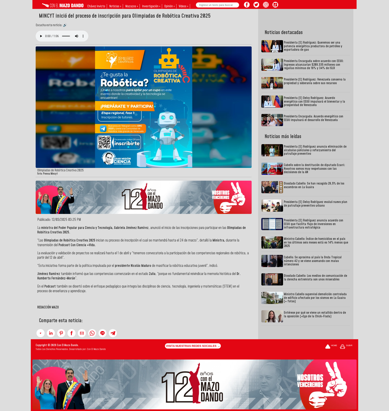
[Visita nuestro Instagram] (266, 6)
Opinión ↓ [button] (169, 6)
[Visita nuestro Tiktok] (275, 6)
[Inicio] (62, 6)
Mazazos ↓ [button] (131, 6)
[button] (40, 333)
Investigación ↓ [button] (151, 6)
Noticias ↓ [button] (115, 6)
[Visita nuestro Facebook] (247, 6)
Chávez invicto (96, 6)
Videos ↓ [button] (183, 6)
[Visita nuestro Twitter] (256, 6)
